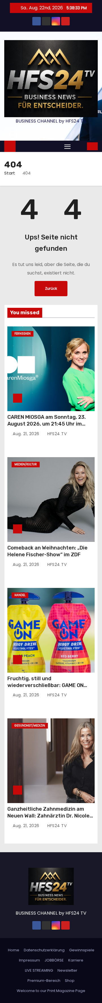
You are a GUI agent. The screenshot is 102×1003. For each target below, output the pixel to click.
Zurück (51, 288)
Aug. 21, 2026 (27, 434)
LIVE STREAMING (39, 970)
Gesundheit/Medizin (29, 725)
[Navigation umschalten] (67, 146)
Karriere (75, 960)
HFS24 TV (56, 434)
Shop (70, 980)
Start (9, 173)
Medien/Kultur (25, 464)
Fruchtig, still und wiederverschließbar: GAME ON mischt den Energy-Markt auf (45, 685)
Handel (20, 595)
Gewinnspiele (81, 950)
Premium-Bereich (43, 980)
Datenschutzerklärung (44, 950)
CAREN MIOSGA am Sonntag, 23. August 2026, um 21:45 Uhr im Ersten (46, 424)
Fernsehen (22, 334)
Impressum (29, 960)
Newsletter (67, 970)
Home (13, 950)
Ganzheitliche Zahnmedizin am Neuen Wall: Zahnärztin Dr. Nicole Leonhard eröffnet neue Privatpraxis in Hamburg (48, 819)
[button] (79, 146)
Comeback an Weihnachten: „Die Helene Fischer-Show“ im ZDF (47, 551)
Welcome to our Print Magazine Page (51, 990)
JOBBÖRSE (54, 960)
